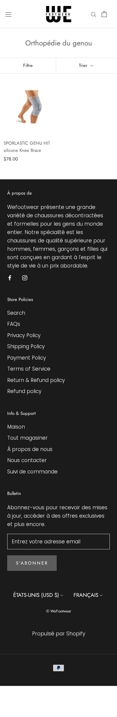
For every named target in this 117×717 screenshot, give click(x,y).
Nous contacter (27, 460)
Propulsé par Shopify (58, 633)
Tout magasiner (27, 437)
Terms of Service (28, 368)
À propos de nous (29, 449)
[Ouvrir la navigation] (8, 14)
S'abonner (32, 563)
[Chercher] (93, 14)
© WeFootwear (58, 611)
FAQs (13, 324)
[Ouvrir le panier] (104, 14)
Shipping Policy (26, 346)
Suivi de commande (32, 471)
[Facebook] (9, 277)
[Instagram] (24, 277)
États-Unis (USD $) (36, 595)
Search (16, 313)
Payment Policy (26, 357)
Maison (16, 426)
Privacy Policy (23, 335)
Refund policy (24, 391)
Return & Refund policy (36, 380)
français (86, 595)
